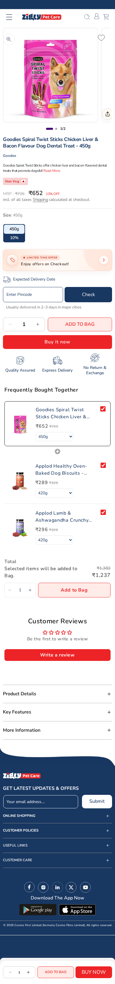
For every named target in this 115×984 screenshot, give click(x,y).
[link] (20, 423)
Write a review (57, 655)
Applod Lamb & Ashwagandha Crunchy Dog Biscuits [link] (61, 517)
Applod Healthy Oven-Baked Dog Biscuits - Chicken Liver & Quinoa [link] (62, 470)
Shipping (40, 199)
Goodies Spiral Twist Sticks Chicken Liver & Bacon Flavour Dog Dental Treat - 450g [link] (66, 413)
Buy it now (57, 342)
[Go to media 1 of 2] (49, 129)
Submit (97, 801)
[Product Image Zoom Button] (9, 39)
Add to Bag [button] (74, 590)
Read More (51, 170)
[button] (13, 17)
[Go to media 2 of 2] (56, 129)
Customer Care (17, 860)
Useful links (15, 845)
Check (88, 294)
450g (14, 229)
